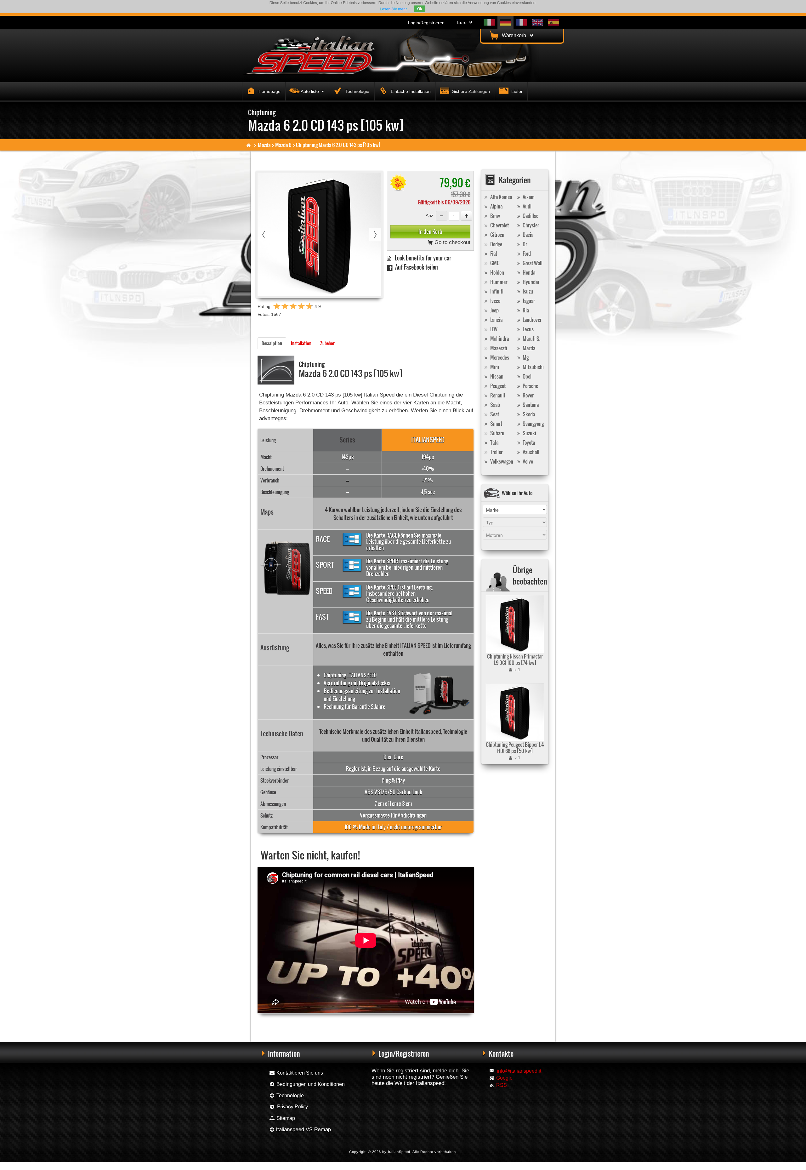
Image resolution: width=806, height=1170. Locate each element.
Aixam (528, 197)
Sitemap (285, 1118)
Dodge (495, 244)
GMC (494, 263)
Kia (525, 310)
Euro (463, 22)
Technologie (356, 91)
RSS (501, 1085)
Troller (495, 452)
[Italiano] (489, 22)
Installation (301, 343)
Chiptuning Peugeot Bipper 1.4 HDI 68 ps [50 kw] (515, 747)
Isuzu (527, 291)
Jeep (494, 310)
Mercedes (499, 357)
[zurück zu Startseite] (249, 145)
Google (504, 1078)
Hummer (498, 282)
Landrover (532, 320)
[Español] (554, 22)
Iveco (494, 301)
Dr (524, 244)
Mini (494, 367)
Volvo (527, 461)
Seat (494, 414)
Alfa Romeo (500, 197)
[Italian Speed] (315, 54)
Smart (495, 423)
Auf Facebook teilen (415, 267)
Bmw (494, 216)
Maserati (498, 348)
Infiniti (496, 291)
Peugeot (497, 386)
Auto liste (311, 91)
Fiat (493, 253)
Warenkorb (515, 35)
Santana (530, 405)
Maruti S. (531, 338)
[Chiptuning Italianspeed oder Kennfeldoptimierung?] (300, 1129)
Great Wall (532, 263)
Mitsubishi (533, 367)
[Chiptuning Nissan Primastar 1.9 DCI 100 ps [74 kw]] (514, 624)
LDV (493, 329)
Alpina (495, 206)
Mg (525, 357)
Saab (494, 405)
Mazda (264, 145)
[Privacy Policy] (289, 1107)
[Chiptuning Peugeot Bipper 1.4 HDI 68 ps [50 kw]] (514, 712)
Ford (526, 253)
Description (272, 343)
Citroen (496, 234)
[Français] (522, 22)
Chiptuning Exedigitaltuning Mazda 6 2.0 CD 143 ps (364, 1023)
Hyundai (530, 282)
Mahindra (499, 338)
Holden (496, 272)
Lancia (495, 320)
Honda (528, 272)
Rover (528, 395)
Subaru (496, 433)
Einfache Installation (410, 91)
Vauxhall (530, 452)
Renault (497, 395)
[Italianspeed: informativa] (393, 9)
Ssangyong (533, 423)
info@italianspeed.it (519, 1071)
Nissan (496, 376)
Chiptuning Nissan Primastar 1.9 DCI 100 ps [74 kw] (515, 659)
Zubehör (327, 343)
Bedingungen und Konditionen (310, 1084)
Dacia (527, 234)
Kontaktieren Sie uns (299, 1073)
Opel (526, 376)
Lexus (528, 329)
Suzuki (529, 433)
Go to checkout (451, 242)
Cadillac (530, 216)
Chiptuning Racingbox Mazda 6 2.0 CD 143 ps (291, 1023)
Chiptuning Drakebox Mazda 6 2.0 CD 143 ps (436, 1023)
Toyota (528, 442)
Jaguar (528, 301)
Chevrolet (499, 225)
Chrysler (530, 225)
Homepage (269, 91)
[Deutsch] (505, 22)
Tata (493, 442)
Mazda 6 (283, 145)
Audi (526, 206)
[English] (538, 22)
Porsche (530, 386)
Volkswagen (501, 461)
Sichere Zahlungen (470, 91)
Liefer (516, 91)
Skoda (528, 414)
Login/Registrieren (426, 22)
